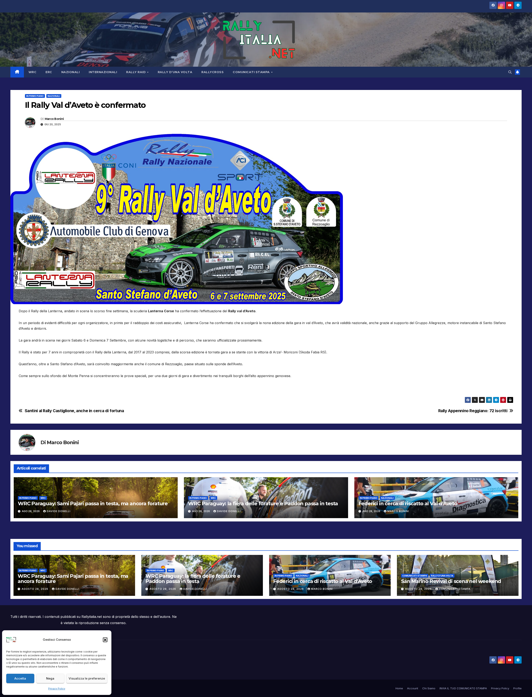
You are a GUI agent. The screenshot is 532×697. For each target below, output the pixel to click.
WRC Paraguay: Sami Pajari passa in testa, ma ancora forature (93, 503)
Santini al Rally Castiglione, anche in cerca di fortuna (74, 410)
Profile (517, 688)
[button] (105, 640)
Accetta (20, 678)
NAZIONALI (70, 72)
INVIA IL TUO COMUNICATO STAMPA (463, 688)
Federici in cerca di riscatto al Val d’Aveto (407, 503)
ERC (49, 72)
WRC (32, 72)
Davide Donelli (58, 511)
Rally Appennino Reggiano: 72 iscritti (472, 410)
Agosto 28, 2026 (35, 588)
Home (399, 688)
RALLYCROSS (212, 72)
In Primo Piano (35, 96)
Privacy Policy (56, 688)
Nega (50, 678)
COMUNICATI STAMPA (252, 72)
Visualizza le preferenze (87, 678)
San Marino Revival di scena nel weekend (451, 581)
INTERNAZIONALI (103, 72)
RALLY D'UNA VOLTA (442, 575)
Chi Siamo (428, 688)
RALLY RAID (136, 72)
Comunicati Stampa (454, 588)
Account (412, 688)
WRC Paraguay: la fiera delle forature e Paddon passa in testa (263, 503)
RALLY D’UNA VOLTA (175, 72)
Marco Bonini (54, 119)
